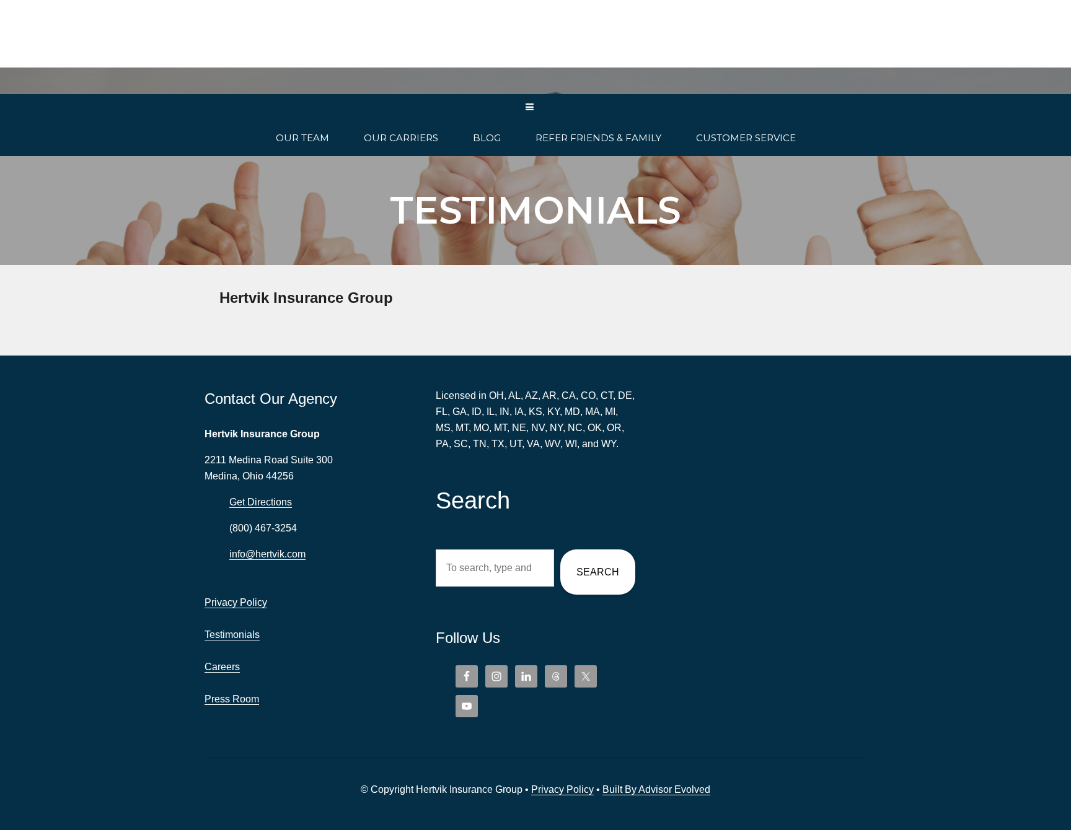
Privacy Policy (236, 602)
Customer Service (746, 138)
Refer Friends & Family (598, 138)
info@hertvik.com (267, 554)
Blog (487, 138)
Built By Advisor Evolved (656, 789)
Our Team (302, 138)
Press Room (232, 699)
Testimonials (232, 634)
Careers (222, 667)
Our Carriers (401, 138)
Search (597, 572)
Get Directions (260, 502)
